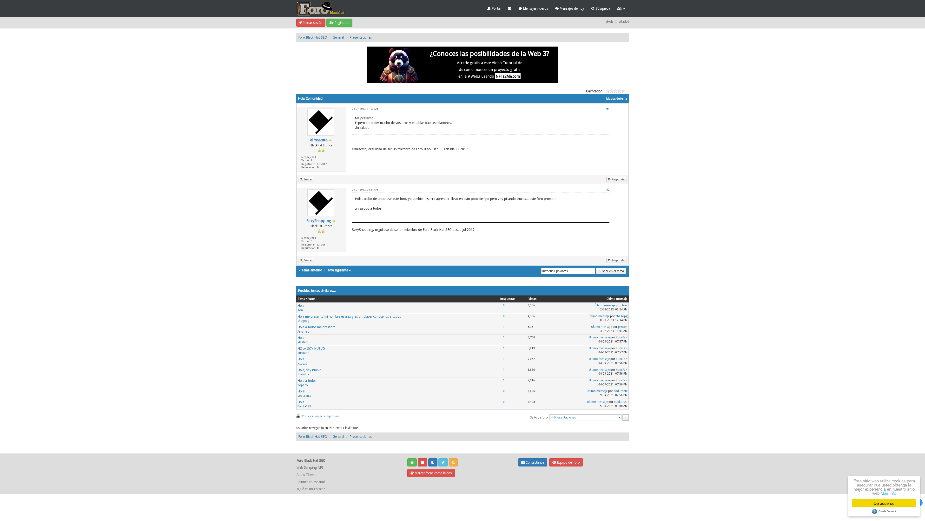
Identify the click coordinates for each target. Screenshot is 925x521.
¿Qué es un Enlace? (311, 489)
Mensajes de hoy (571, 8)
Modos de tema (616, 98)
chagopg (303, 320)
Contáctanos (534, 462)
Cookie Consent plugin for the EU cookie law (884, 511)
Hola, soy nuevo (309, 370)
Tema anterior (312, 270)
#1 (607, 108)
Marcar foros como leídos (433, 473)
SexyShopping (319, 221)
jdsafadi (302, 342)
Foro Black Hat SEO (312, 37)
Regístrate (341, 23)
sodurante (304, 396)
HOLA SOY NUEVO (311, 348)
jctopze (302, 363)
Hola (300, 306)
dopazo (302, 385)
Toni (300, 310)
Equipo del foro (568, 462)
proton (623, 327)
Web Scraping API (310, 467)
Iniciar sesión (312, 23)
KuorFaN (622, 337)
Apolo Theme (306, 475)
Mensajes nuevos (535, 8)
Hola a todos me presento (316, 327)
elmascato (319, 140)
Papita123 (304, 406)
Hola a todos (306, 381)
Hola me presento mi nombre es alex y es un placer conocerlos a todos (349, 316)
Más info (888, 493)
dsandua (303, 374)
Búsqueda (602, 8)
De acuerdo (884, 503)
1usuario (303, 353)
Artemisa (303, 331)
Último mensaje (605, 305)
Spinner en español (311, 482)
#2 (607, 189)
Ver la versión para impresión (320, 416)
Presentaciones (361, 37)
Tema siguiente (337, 270)
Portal (496, 8)
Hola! (301, 391)
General (338, 37)
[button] (621, 8)
